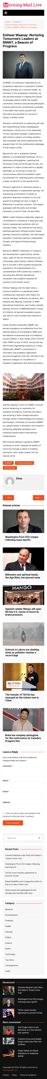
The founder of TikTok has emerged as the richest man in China (22, 697)
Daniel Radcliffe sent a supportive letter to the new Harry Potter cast (23, 883)
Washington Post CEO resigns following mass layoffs (21, 538)
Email (6, 791)
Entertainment (11, 915)
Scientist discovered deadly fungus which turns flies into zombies (29, 1042)
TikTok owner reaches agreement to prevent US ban (21, 874)
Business (9, 909)
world (7, 971)
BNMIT (9, 463)
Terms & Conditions (28, 1075)
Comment (8, 766)
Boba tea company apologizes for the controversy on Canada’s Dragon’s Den (23, 738)
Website (6, 802)
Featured (9, 920)
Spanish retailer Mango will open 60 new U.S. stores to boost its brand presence (23, 612)
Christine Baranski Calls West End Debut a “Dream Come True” (23, 857)
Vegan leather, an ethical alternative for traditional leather (28, 1053)
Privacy (6, 1075)
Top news (9, 960)
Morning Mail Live (10, 1070)
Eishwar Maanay (25, 463)
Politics (8, 937)
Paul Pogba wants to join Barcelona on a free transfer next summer (29, 1030)
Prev (10, 498)
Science (8, 943)
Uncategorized (11, 965)
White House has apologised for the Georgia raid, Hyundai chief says (20, 891)
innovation (11, 468)
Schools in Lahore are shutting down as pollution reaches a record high (22, 652)
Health (8, 926)
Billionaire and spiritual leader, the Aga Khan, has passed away (22, 576)
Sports (8, 948)
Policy (14, 1075)
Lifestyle (9, 932)
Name (6, 780)
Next (37, 498)
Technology (10, 954)
